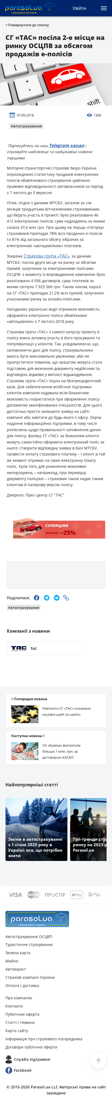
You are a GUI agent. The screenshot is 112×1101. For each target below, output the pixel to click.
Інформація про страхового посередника (43, 1038)
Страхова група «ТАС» (47, 256)
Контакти (14, 1006)
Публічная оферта (22, 1014)
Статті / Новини (20, 1022)
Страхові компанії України (30, 977)
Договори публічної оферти (31, 1047)
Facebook (23, 1070)
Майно (11, 960)
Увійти (79, 8)
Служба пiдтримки (32, 1059)
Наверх (98, 1061)
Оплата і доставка (22, 985)
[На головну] (37, 919)
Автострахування (26, 126)
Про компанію (18, 997)
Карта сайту (16, 1030)
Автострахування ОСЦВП (28, 936)
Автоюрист (15, 969)
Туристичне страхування (28, 944)
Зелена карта (17, 952)
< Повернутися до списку (27, 24)
